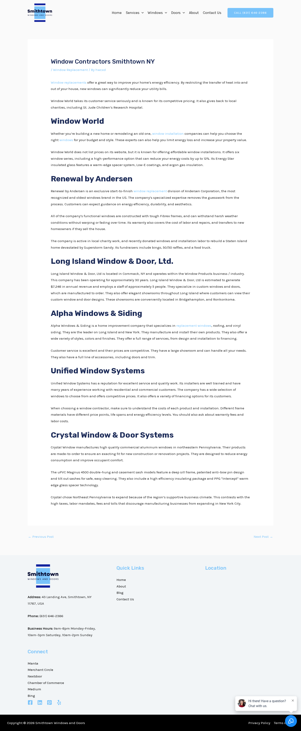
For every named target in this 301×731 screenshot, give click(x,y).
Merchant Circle (40, 670)
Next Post (263, 536)
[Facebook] (30, 702)
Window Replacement (70, 70)
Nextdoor (35, 676)
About (194, 12)
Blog (120, 593)
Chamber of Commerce (46, 683)
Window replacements (68, 82)
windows (66, 140)
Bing (31, 696)
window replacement (150, 191)
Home (117, 12)
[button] (141, 13)
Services (132, 12)
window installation (168, 133)
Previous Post (41, 536)
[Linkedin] (39, 702)
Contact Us (212, 12)
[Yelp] (59, 702)
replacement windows (193, 325)
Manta (33, 663)
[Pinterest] (49, 702)
